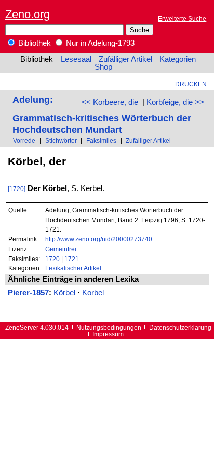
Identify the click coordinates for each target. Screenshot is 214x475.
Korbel (93, 293)
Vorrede (24, 140)
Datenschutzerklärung (180, 327)
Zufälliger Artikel (125, 59)
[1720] (16, 188)
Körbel (64, 293)
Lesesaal (76, 59)
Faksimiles (101, 140)
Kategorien (177, 59)
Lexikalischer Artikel (73, 268)
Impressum (108, 334)
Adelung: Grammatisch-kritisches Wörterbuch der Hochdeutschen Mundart (101, 114)
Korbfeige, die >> (175, 102)
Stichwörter (61, 140)
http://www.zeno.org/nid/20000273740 (98, 239)
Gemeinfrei (60, 249)
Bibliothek (33, 43)
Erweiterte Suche (182, 18)
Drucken (191, 83)
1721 (71, 258)
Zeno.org (27, 14)
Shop (103, 67)
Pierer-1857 (28, 293)
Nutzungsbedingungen (108, 327)
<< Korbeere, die (110, 102)
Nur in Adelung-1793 (99, 43)
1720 (52, 258)
